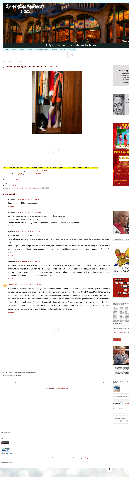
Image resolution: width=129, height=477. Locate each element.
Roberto (11, 285)
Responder (11, 206)
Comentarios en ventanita (11, 180)
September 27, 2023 (35, 174)
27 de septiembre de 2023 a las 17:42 (28, 212)
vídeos (37, 188)
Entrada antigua (104, 383)
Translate (126, 403)
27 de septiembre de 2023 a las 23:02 (28, 262)
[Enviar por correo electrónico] (41, 188)
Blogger (87, 458)
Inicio (58, 383)
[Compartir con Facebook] (47, 188)
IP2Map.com (10, 453)
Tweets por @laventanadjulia (121, 332)
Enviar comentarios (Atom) (60, 388)
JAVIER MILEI (30, 188)
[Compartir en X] (45, 188)
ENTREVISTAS (13, 188)
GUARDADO (22, 188)
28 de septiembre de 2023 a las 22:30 (28, 285)
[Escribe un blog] (43, 188)
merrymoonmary (68, 458)
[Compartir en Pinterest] (48, 188)
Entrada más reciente (10, 383)
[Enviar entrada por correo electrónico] (6, 183)
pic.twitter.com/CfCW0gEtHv (41, 171)
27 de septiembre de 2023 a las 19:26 (28, 232)
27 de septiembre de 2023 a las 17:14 (28, 199)
